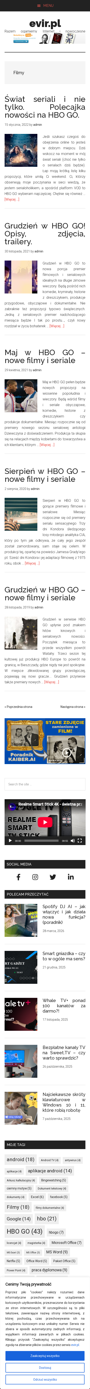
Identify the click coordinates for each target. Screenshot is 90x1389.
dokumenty (15, 1197)
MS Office (33, 1252)
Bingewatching (53, 1180)
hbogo (56, 1232)
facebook (59, 1197)
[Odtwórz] (10, 840)
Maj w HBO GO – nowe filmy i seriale (45, 356)
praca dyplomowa (49, 1270)
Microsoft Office (66, 1243)
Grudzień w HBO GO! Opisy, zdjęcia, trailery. (45, 233)
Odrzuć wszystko (45, 1379)
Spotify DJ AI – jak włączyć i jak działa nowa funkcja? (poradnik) (64, 914)
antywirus (73, 1160)
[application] (45, 822)
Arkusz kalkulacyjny (21, 1180)
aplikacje (14, 1171)
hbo (47, 1219)
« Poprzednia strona (18, 707)
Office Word (36, 1261)
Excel (37, 1197)
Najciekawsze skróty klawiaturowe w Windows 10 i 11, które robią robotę (64, 1102)
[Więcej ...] (12, 199)
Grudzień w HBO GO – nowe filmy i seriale (45, 593)
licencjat (14, 1243)
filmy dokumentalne (50, 1207)
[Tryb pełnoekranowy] (80, 840)
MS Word (57, 1252)
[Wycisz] (73, 840)
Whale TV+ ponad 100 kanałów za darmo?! (64, 1006)
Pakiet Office (64, 1261)
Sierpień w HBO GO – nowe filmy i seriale (45, 475)
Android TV (50, 1160)
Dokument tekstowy (52, 1188)
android (21, 1159)
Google (19, 1219)
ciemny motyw (19, 1188)
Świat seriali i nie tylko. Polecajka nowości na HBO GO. (45, 106)
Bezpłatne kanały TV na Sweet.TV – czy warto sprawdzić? (64, 1053)
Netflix (13, 1261)
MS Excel (13, 1252)
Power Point (16, 1270)
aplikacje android (50, 1170)
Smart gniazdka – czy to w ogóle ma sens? (64, 956)
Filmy (18, 1207)
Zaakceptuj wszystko (45, 1356)
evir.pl (75, 1345)
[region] (45, 1333)
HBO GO (25, 1231)
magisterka (36, 1243)
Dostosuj (45, 1367)
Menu (48, 6)
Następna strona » (73, 707)
